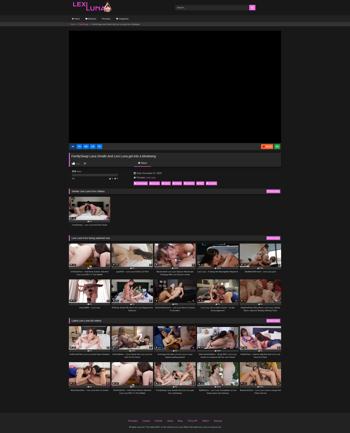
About (144, 163)
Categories (124, 19)
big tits (167, 183)
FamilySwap (83, 24)
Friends (158, 421)
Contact (146, 421)
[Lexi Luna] (91, 7)
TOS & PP (192, 421)
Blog (180, 421)
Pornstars (106, 19)
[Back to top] (342, 425)
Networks (92, 19)
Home (77, 19)
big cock (155, 183)
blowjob (178, 183)
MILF (201, 183)
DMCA (205, 421)
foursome (190, 183)
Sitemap (218, 421)
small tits (212, 183)
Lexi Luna (151, 177)
